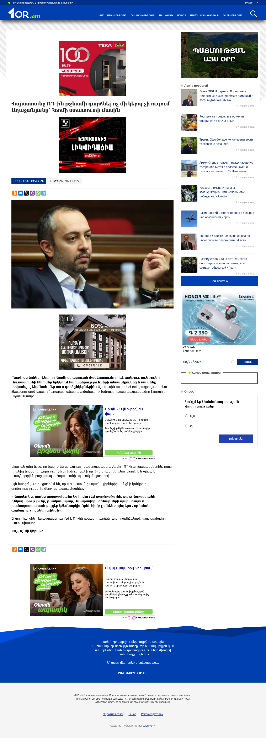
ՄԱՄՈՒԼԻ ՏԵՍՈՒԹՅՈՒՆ (204, 15)
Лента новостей (196, 85)
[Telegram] (43, 193)
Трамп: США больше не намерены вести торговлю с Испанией (44, 2)
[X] (26, 193)
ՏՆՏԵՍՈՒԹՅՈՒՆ (233, 15)
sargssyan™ (149, 725)
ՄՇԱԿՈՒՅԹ (166, 15)
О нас (132, 714)
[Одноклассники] (14, 193)
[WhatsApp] (38, 193)
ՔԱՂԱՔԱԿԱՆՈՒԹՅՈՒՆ (113, 15)
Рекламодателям (152, 714)
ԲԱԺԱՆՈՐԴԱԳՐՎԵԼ (133, 673)
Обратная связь (113, 714)
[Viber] (32, 193)
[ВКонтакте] (20, 193)
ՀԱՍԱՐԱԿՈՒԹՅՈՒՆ (143, 15)
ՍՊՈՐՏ (181, 15)
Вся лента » (219, 281)
